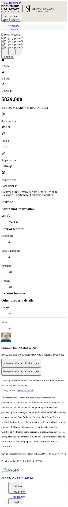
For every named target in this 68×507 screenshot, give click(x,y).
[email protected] (25, 390)
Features (13, 29)
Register (15, 19)
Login (5, 19)
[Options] (4, 52)
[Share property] (18, 52)
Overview (13, 25)
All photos (8, 56)
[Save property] (11, 52)
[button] (34, 35)
